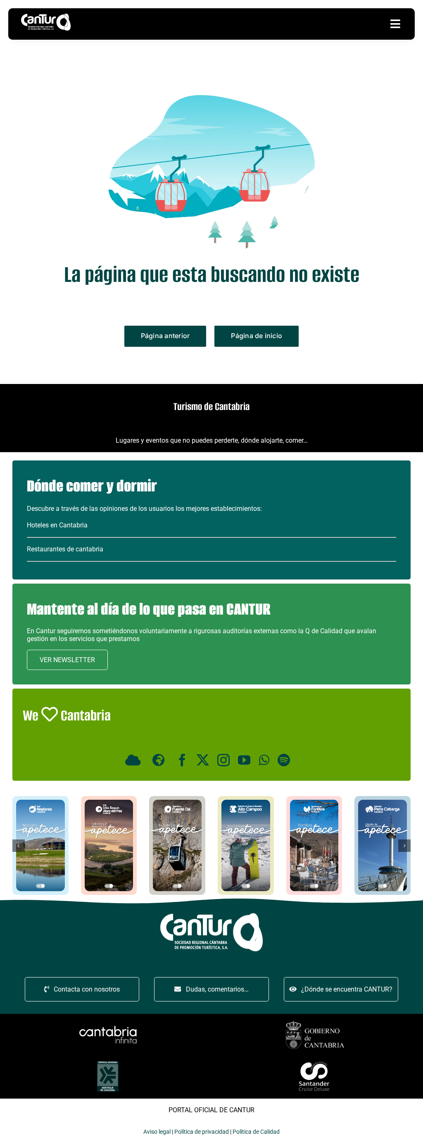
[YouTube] (244, 760)
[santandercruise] (315, 1062)
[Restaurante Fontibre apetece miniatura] (314, 799)
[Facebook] (182, 760)
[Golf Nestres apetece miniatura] (40, 799)
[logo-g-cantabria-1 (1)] (315, 1022)
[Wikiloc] (160, 760)
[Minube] (134, 760)
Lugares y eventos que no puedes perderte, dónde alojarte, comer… (212, 440)
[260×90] (108, 1027)
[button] (18, 845)
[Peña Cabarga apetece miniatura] (382, 799)
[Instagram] (223, 760)
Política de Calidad (256, 1131)
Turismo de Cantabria (211, 406)
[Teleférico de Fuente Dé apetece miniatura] (177, 799)
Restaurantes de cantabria (65, 549)
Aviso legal (157, 1131)
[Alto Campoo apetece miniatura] (246, 799)
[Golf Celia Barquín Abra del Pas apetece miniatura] (109, 799)
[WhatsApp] (264, 760)
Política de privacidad (201, 1131)
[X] (203, 760)
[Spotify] (284, 760)
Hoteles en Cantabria (57, 525)
